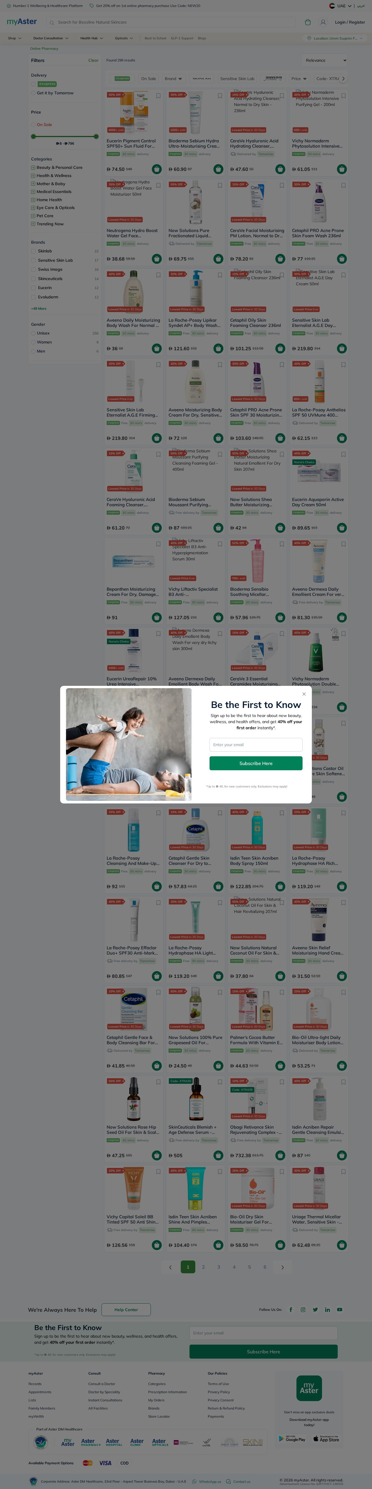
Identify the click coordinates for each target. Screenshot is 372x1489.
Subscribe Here (256, 763)
